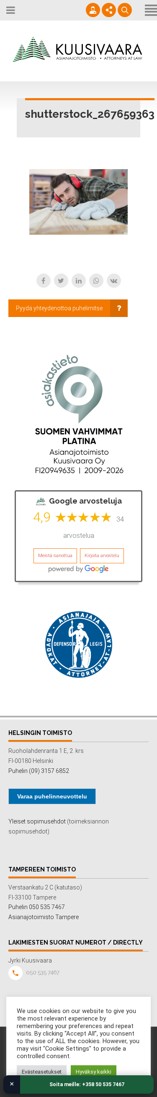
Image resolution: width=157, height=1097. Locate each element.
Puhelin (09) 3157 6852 (38, 771)
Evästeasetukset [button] (42, 1072)
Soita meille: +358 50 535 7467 (86, 1084)
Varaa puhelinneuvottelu (52, 796)
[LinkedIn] (79, 281)
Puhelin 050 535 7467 (36, 907)
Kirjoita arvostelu (102, 555)
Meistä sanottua (55, 555)
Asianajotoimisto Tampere (43, 917)
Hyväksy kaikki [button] (93, 1072)
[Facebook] (43, 281)
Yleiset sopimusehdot (37, 821)
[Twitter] (61, 281)
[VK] (114, 281)
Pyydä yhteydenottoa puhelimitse (59, 308)
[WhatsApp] (96, 281)
